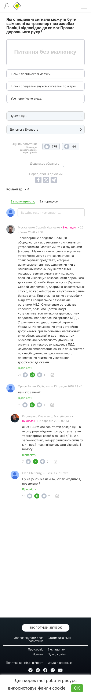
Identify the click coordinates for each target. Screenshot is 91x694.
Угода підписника (60, 662)
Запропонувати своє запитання (28, 639)
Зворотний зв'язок (45, 627)
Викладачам (56, 649)
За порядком (48, 201)
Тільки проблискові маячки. (31, 74)
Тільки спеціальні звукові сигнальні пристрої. (43, 86)
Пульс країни (57, 654)
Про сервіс (35, 649)
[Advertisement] (45, 559)
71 (19, 375)
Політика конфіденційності (24, 662)
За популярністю (23, 201)
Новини (38, 654)
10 (23, 496)
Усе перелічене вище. (26, 98)
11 (19, 405)
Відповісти (25, 368)
